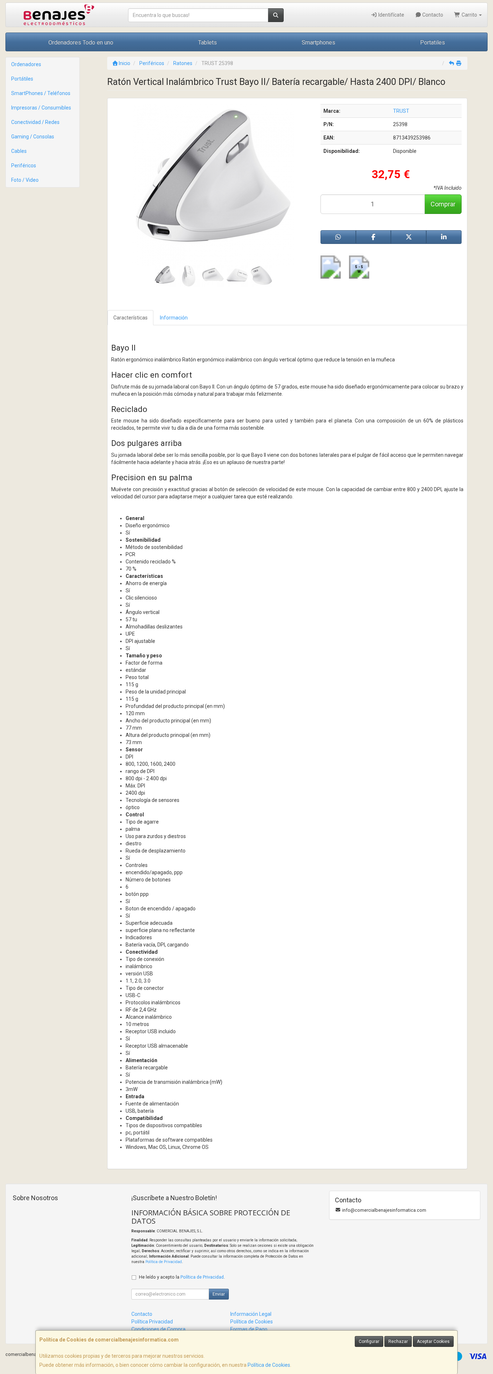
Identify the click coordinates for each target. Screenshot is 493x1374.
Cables (19, 151)
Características (130, 318)
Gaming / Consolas (32, 136)
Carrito (469, 15)
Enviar (219, 1294)
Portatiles (432, 42)
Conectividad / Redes (35, 122)
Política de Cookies (269, 1365)
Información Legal (250, 1314)
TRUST (401, 111)
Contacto (432, 15)
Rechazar (398, 1341)
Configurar (369, 1341)
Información (174, 318)
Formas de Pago (248, 1329)
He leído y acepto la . (182, 1277)
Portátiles (22, 79)
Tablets (207, 42)
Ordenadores (26, 64)
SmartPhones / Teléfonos (40, 93)
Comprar (443, 204)
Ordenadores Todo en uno (80, 42)
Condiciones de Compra (158, 1329)
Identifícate (390, 15)
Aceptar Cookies (433, 1341)
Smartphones (318, 42)
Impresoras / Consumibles (41, 108)
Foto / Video (25, 180)
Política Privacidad (152, 1321)
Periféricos (23, 165)
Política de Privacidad (163, 1262)
